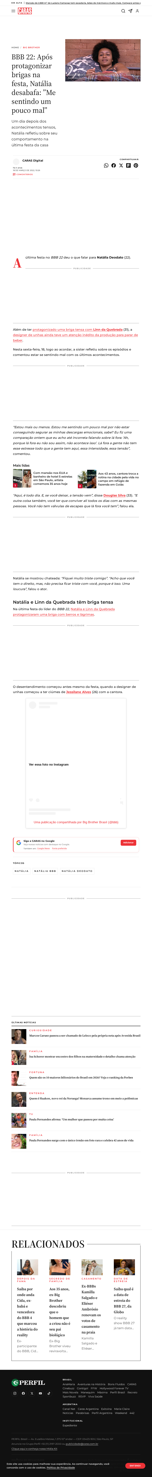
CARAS (131, 1384)
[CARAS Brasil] (25, 11)
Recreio (132, 1392)
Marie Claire (122, 1409)
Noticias (68, 1413)
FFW (94, 1388)
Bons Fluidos (116, 1384)
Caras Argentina (88, 1409)
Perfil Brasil (117, 1392)
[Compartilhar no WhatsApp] (106, 165)
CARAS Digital (32, 160)
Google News (43, 848)
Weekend (121, 1413)
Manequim (88, 1392)
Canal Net (69, 1409)
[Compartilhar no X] (121, 165)
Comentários (24, 174)
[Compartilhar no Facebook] (113, 165)
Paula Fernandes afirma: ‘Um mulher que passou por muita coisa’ (71, 1119)
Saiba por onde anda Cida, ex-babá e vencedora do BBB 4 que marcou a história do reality (27, 1312)
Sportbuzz (69, 1396)
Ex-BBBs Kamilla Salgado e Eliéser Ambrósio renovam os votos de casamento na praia (91, 1309)
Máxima (102, 1392)
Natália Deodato (77, 871)
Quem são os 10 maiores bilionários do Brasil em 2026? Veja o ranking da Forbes (81, 1077)
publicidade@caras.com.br (82, 1443)
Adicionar (128, 842)
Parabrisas (82, 1413)
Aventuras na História (91, 1384)
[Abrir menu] (13, 11)
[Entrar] (137, 11)
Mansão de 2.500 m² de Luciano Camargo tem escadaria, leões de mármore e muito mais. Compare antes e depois (87, 3)
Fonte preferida (59, 848)
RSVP (82, 1396)
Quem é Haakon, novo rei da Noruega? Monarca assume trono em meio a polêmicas (83, 1098)
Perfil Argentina (102, 1413)
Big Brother (31, 48)
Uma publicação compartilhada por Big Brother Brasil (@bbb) (76, 822)
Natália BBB (45, 871)
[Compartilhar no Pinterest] (136, 165)
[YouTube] (40, 1393)
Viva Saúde (95, 1396)
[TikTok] (49, 1393)
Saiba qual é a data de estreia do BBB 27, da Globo (123, 1300)
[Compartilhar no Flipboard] (128, 165)
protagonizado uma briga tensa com (78, 329)
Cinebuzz (68, 1388)
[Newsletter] (130, 11)
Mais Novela (70, 1392)
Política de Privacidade (61, 1467)
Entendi (135, 1465)
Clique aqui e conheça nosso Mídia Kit (34, 1448)
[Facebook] (23, 1393)
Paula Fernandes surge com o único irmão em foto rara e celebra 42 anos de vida (81, 1140)
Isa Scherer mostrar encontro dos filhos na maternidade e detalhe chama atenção (82, 1056)
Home (15, 48)
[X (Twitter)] (32, 1393)
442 (132, 1413)
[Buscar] (123, 11)
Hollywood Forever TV (114, 1388)
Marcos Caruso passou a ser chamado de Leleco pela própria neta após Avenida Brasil (85, 1035)
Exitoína (106, 1409)
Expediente (70, 1425)
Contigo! (82, 1388)
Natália (22, 871)
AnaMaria (69, 1384)
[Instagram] (14, 1393)
